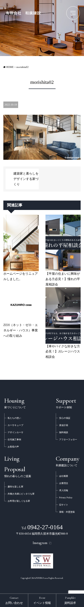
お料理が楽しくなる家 (19, 501)
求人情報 (63, 490)
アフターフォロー (68, 439)
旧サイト (63, 504)
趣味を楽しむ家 (15, 486)
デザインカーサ (15, 432)
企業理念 (63, 483)
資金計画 (63, 425)
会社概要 (63, 476)
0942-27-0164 (42, 527)
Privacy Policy (65, 497)
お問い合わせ (14, 600)
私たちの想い (14, 418)
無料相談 (63, 432)
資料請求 (70, 600)
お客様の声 (13, 446)
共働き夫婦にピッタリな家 (21, 494)
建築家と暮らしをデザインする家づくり (26, 179)
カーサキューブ (15, 425)
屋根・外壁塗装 (67, 512)
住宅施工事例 (14, 439)
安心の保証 (64, 418)
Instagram (40, 542)
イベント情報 (42, 600)
